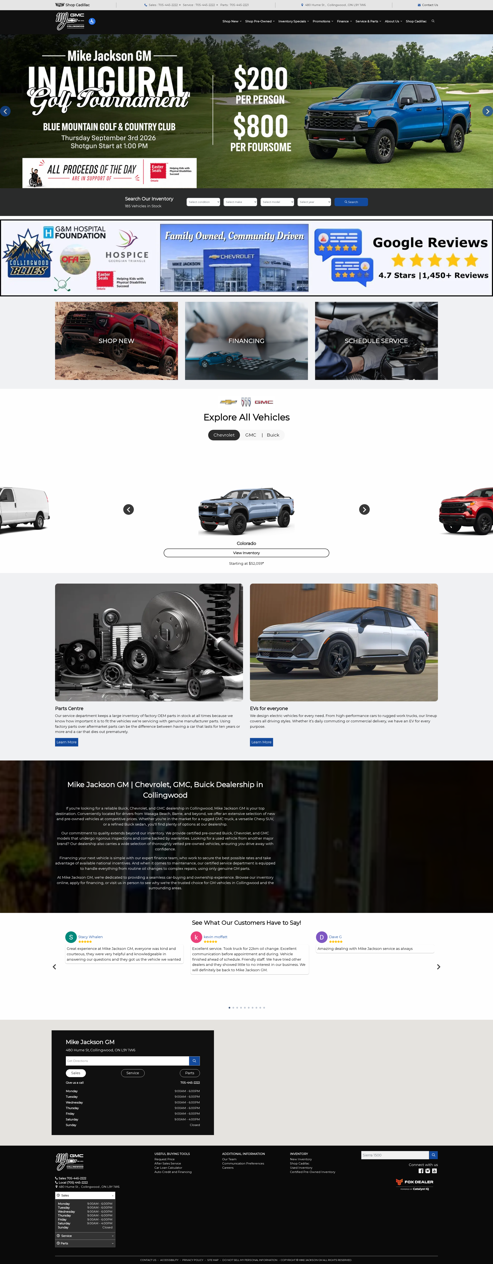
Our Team (229, 1159)
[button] (92, 21)
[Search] (433, 1155)
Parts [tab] (189, 1073)
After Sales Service (167, 1163)
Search (352, 202)
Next (487, 111)
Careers (227, 1167)
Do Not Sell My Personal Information (250, 1260)
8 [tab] (256, 1008)
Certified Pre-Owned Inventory (312, 1172)
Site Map (213, 1260)
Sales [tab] (75, 1073)
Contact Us (148, 1260)
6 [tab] (248, 1008)
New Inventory (301, 1159)
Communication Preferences (243, 1163)
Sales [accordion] (65, 1195)
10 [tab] (264, 1008)
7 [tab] (252, 1008)
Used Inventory (301, 1167)
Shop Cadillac (299, 1163)
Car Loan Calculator (168, 1167)
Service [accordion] (66, 1236)
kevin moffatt (215, 937)
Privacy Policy (193, 1260)
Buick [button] (273, 435)
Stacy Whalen (90, 937)
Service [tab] (133, 1073)
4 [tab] (241, 1008)
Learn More (67, 742)
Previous (5, 111)
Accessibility (169, 1260)
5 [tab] (245, 1008)
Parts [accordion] (64, 1243)
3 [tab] (237, 1008)
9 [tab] (260, 1008)
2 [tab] (233, 1008)
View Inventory (246, 553)
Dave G (335, 937)
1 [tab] (229, 1008)
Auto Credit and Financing (173, 1172)
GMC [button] (250, 435)
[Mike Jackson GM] (70, 21)
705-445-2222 (190, 1082)
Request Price (164, 1159)
